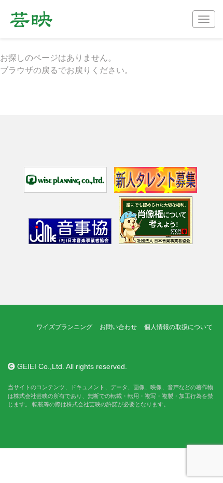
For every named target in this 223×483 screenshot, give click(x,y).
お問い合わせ (118, 327)
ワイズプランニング (64, 327)
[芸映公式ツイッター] (16, 347)
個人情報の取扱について (178, 327)
